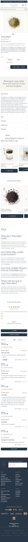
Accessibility (4, 501)
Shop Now (23, 1)
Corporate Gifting (5, 494)
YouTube (17, 494)
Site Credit (24, 535)
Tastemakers (18, 479)
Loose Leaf (3, 474)
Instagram (17, 491)
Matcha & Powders (5, 479)
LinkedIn (17, 496)
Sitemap (3, 535)
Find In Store (18, 484)
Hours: (14, 524)
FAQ (2, 492)
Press (16, 478)
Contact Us (4, 499)
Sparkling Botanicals (6, 481)
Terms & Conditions (17, 535)
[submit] (23, 465)
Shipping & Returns (5, 497)
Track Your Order (5, 491)
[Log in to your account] (23, 5)
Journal (17, 474)
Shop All (3, 484)
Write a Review (16, 335)
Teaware (3, 483)
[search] (2, 5)
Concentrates (4, 478)
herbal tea (7, 264)
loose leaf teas (15, 274)
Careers (17, 481)
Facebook (17, 492)
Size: (2, 57)
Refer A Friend (19, 483)
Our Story (17, 476)
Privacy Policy (9, 535)
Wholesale (3, 496)
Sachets (3, 476)
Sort (14, 340)
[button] (25, 199)
